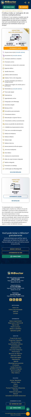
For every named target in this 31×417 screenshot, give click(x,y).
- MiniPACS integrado (15, 369)
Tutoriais (15, 390)
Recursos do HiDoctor (15, 353)
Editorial (15, 311)
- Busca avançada (15, 371)
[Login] (25, 3)
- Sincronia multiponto (15, 350)
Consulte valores (20, 52)
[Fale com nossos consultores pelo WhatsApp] (28, 409)
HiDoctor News (15, 382)
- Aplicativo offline (15, 355)
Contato (15, 313)
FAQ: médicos (15, 373)
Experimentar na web (15, 252)
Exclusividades (15, 346)
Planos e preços (15, 327)
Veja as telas (15, 325)
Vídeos (16, 384)
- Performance (15, 352)
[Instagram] (17, 299)
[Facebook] (10, 299)
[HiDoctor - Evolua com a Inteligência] (9, 2)
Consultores (10, 7)
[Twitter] (14, 299)
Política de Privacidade (15, 415)
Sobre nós (15, 308)
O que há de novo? (15, 338)
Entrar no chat (17, 404)
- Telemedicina (15, 359)
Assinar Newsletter (15, 380)
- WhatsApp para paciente (15, 363)
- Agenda (15, 361)
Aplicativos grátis (15, 330)
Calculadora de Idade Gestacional (15, 396)
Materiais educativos (15, 392)
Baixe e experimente (15, 321)
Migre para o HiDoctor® (15, 323)
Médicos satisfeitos (15, 329)
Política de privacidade (15, 309)
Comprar (24, 7)
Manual (15, 394)
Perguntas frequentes (15, 340)
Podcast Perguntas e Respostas (15, 388)
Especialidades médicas (15, 344)
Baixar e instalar (15, 249)
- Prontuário (15, 365)
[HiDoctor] (15, 273)
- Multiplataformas (15, 348)
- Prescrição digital (15, 357)
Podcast (15, 386)
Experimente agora (15, 48)
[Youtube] (20, 299)
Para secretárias (15, 342)
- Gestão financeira (15, 367)
